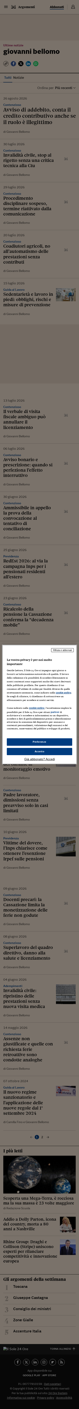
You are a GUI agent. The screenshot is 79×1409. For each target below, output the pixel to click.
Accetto (40, 751)
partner (55, 712)
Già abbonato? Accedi (39, 759)
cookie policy (63, 692)
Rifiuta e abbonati (62, 650)
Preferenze (39, 741)
